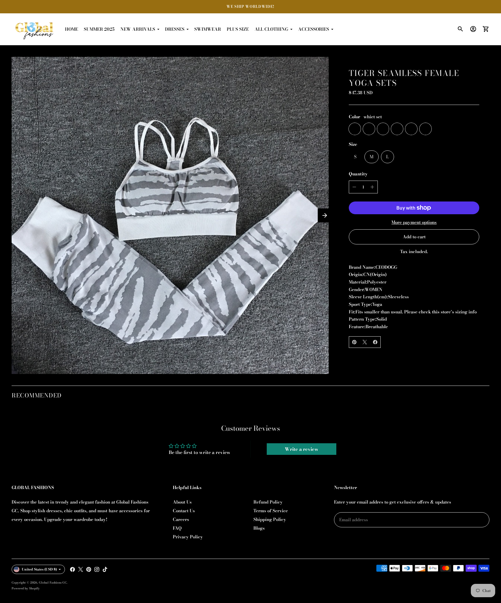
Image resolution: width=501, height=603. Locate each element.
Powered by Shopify (26, 588)
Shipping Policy (269, 519)
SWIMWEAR (207, 29)
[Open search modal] (460, 29)
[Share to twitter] (365, 342)
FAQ (177, 528)
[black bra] (425, 129)
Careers (181, 519)
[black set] (369, 129)
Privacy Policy (188, 536)
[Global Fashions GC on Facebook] (72, 569)
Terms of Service (270, 510)
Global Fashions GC (53, 582)
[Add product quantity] (372, 187)
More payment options (414, 222)
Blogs (259, 528)
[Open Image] (170, 215)
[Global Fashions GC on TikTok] (105, 569)
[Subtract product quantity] (354, 187)
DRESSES (174, 29)
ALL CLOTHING (271, 29)
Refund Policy (268, 502)
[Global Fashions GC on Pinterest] (89, 569)
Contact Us (184, 510)
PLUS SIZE (238, 29)
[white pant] (397, 129)
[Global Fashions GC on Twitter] (81, 569)
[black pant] (383, 129)
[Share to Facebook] (375, 342)
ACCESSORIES (313, 29)
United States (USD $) (39, 569)
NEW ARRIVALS (137, 29)
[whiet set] (355, 129)
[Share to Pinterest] (354, 342)
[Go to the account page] (473, 29)
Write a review (301, 449)
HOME (71, 29)
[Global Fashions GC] (35, 29)
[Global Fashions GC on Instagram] (97, 569)
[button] (325, 215)
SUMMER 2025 (99, 29)
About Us (182, 502)
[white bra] (411, 129)
